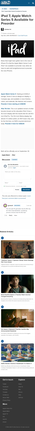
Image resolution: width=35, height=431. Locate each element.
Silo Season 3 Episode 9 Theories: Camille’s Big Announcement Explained (15, 330)
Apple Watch (6, 155)
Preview (17, 189)
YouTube (5, 389)
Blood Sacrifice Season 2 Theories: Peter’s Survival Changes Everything (15, 295)
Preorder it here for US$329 (14, 123)
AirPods (21, 397)
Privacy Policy (6, 400)
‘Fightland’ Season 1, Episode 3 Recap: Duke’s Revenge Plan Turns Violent (17, 261)
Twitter (4, 384)
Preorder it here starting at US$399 (13, 104)
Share (15, 215)
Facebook (5, 387)
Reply (10, 215)
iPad (13, 155)
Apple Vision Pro (7, 408)
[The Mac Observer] (5, 3)
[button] (29, 3)
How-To (21, 387)
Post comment (26, 189)
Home (5, 9)
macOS (5, 419)
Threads (5, 392)
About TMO (6, 397)
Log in (14, 167)
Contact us (6, 395)
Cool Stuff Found (14, 9)
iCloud (4, 422)
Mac (20, 389)
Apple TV (5, 414)
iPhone (20, 392)
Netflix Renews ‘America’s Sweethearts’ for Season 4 (16, 363)
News (20, 384)
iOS (4, 416)
